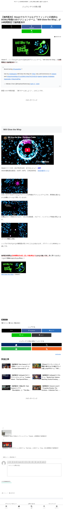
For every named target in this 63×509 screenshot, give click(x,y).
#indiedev (51, 76)
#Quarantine (17, 69)
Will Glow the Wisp (7, 274)
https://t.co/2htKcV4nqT (22, 76)
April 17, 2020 (34, 84)
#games (45, 76)
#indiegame (13, 74)
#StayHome (11, 76)
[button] (41, 335)
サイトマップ (52, 503)
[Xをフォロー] (47, 344)
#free (33, 74)
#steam (53, 74)
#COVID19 (33, 76)
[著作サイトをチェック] (16, 344)
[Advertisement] (31, 112)
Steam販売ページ (43, 170)
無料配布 (5, 319)
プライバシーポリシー (11, 503)
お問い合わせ (31, 503)
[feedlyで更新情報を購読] (16, 348)
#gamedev (7, 79)
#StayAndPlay (16, 79)
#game (39, 76)
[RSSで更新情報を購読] (47, 348)
